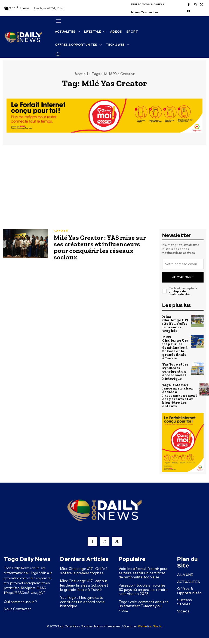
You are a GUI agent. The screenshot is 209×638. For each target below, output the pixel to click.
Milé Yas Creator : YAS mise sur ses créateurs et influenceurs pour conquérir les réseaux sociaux (100, 247)
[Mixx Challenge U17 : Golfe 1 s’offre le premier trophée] (197, 321)
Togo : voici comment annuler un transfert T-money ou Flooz (143, 606)
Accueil (81, 73)
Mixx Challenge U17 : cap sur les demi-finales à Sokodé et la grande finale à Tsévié (175, 347)
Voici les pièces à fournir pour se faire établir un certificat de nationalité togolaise (143, 572)
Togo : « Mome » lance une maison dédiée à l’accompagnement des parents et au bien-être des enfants (179, 395)
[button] (58, 54)
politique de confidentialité (179, 292)
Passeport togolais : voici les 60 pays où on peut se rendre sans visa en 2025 (143, 589)
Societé (61, 231)
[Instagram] (195, 5)
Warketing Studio (150, 626)
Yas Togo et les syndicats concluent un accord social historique (175, 371)
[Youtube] (188, 11)
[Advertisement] (104, 188)
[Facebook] (188, 5)
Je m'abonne (182, 277)
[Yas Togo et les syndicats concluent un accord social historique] (197, 369)
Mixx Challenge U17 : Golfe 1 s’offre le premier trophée (175, 323)
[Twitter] (201, 5)
